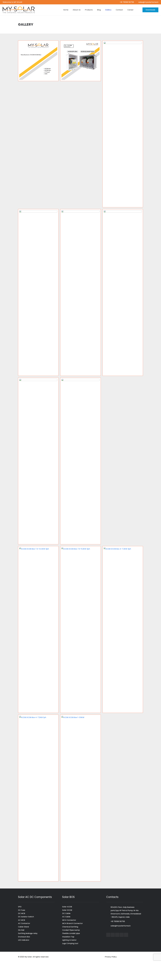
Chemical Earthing (70, 927)
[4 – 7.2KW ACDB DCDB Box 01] (80, 292)
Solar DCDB (67, 910)
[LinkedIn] (117, 935)
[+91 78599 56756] (108, 921)
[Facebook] (108, 935)
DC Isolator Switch (26, 916)
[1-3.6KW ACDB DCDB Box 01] (38, 461)
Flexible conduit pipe (71, 933)
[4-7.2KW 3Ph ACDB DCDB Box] (38, 292)
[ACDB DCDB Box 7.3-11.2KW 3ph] (80, 629)
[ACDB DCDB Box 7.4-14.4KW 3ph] (38, 629)
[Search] (138, 9)
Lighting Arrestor (69, 940)
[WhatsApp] (126, 935)
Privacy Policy (111, 957)
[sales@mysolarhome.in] (108, 925)
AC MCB (21, 920)
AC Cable (66, 916)
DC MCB (21, 913)
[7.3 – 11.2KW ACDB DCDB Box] (80, 61)
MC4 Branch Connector (72, 923)
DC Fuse (21, 910)
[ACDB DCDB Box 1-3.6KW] (80, 798)
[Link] (19, 10)
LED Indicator (23, 940)
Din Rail (21, 930)
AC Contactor (24, 923)
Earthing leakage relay (27, 933)
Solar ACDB (67, 906)
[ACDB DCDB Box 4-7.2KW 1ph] (38, 798)
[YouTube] (113, 935)
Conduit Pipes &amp (71, 930)
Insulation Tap (68, 936)
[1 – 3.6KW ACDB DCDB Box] (80, 461)
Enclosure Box (24, 936)
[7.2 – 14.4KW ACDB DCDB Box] (123, 124)
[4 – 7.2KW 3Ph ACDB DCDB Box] (123, 292)
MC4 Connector (69, 920)
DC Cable (66, 913)
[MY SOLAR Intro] (38, 61)
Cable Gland (23, 927)
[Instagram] (122, 935)
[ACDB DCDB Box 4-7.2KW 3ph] (123, 629)
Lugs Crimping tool (70, 943)
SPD (19, 906)
